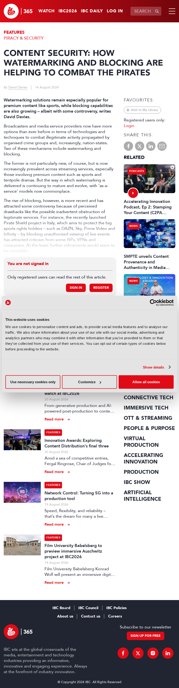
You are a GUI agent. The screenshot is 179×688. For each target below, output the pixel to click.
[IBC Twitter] (138, 653)
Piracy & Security (24, 38)
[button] (171, 11)
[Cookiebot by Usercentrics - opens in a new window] (153, 302)
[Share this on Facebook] (128, 146)
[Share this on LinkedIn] (150, 146)
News (133, 226)
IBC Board (61, 608)
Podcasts (136, 171)
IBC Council (88, 608)
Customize (87, 382)
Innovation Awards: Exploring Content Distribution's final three (77, 443)
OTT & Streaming (148, 418)
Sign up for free (146, 636)
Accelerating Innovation (143, 458)
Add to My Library (144, 110)
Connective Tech (148, 397)
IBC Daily (92, 11)
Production (141, 472)
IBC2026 (68, 11)
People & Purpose (149, 428)
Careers (115, 616)
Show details (153, 367)
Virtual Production (141, 442)
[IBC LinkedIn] (167, 653)
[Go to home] (18, 11)
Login (129, 125)
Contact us (90, 616)
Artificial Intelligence (142, 496)
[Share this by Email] (162, 146)
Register (101, 287)
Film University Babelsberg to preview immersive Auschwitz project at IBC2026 (73, 551)
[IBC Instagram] (152, 653)
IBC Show (137, 482)
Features (14, 32)
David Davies (17, 87)
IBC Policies (116, 608)
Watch (46, 11)
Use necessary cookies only (32, 382)
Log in (115, 11)
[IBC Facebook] (123, 653)
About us (65, 616)
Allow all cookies (146, 382)
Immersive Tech (146, 407)
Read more (54, 419)
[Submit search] (156, 11)
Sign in (76, 287)
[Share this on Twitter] (139, 146)
